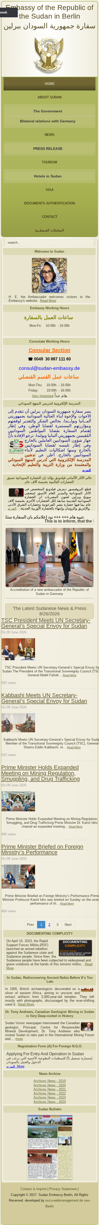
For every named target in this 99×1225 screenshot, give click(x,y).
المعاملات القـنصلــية (49, 230)
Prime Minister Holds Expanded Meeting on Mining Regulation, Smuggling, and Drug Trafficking (40, 773)
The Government (47, 111)
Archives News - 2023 (50, 1097)
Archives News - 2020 (50, 1085)
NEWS (50, 135)
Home (50, 84)
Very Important (43, 396)
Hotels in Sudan (48, 176)
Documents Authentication (49, 203)
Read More (48, 301)
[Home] (49, 54)
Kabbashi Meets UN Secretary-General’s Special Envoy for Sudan (44, 698)
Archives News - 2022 (50, 1093)
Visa (50, 190)
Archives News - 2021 (50, 1089)
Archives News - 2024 (50, 1102)
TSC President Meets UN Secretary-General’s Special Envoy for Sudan (45, 623)
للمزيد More (15, 1066)
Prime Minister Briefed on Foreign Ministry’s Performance (42, 849)
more (19, 1039)
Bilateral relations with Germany (47, 121)
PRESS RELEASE (47, 149)
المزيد (12, 508)
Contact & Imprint (33, 1189)
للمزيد (86, 470)
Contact (49, 217)
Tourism (49, 162)
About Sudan (49, 97)
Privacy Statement (63, 1189)
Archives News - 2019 (50, 1081)
